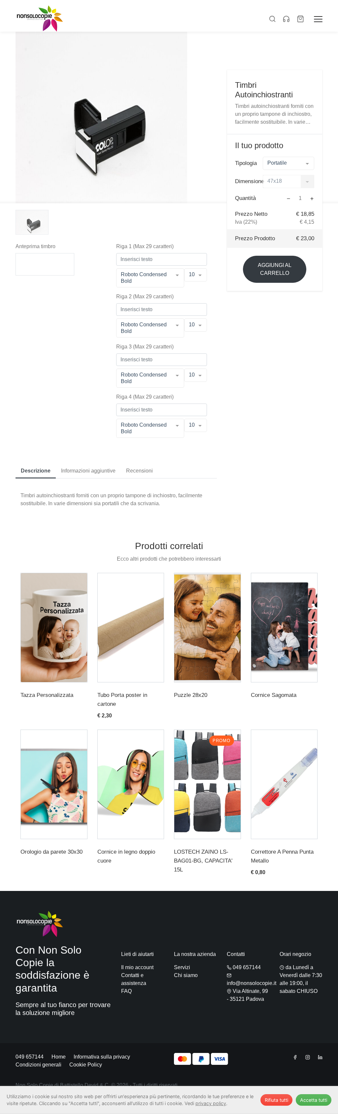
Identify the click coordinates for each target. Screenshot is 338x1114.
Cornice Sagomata (273, 695)
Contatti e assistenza (133, 979)
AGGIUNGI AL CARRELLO (274, 269)
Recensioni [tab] (139, 471)
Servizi (182, 967)
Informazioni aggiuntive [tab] (88, 471)
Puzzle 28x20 (190, 695)
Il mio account (137, 967)
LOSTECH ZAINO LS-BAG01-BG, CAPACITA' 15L (203, 861)
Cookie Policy (85, 1064)
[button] (272, 18)
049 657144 (246, 967)
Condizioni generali (38, 1064)
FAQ (126, 991)
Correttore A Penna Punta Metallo (282, 856)
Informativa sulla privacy (102, 1057)
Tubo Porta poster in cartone (122, 699)
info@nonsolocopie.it (251, 983)
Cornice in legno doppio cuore (126, 856)
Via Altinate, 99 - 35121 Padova (247, 995)
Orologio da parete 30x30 (51, 852)
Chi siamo (186, 975)
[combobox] (288, 163)
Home (58, 1057)
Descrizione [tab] (36, 471)
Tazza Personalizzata (46, 695)
